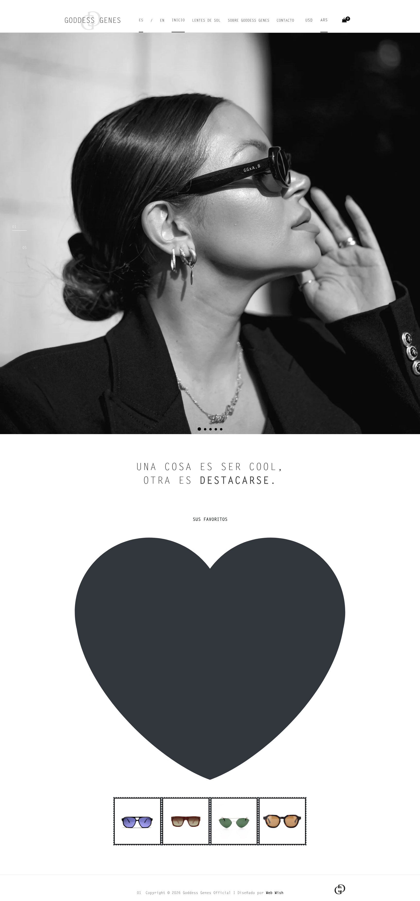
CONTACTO (285, 21)
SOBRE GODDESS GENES (248, 21)
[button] (199, 429)
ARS (324, 20)
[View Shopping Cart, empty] (344, 20)
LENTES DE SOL (206, 21)
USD (309, 21)
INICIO (178, 20)
